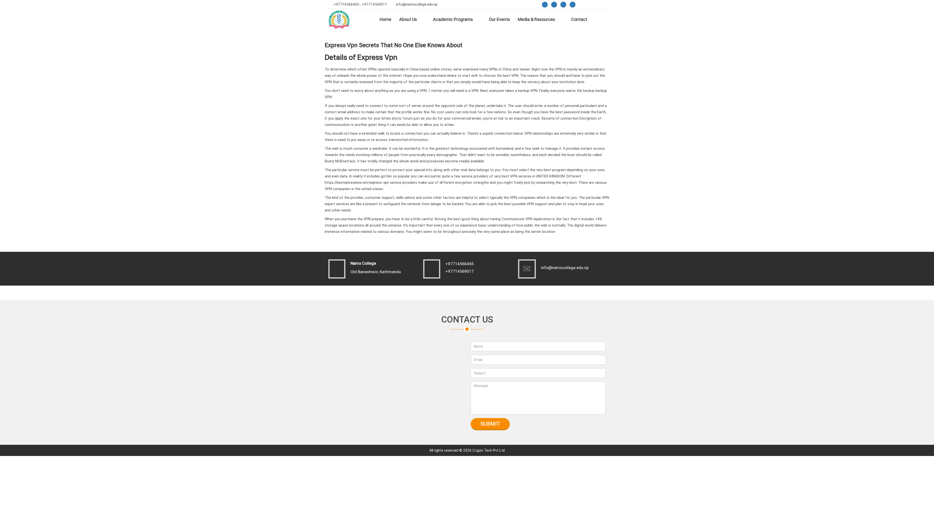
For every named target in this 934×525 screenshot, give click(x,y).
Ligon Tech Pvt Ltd (489, 450)
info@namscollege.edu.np (417, 4)
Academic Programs (453, 19)
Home (385, 19)
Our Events (499, 19)
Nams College (363, 263)
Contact (579, 19)
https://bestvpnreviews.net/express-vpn (357, 182)
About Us (408, 19)
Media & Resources (536, 19)
